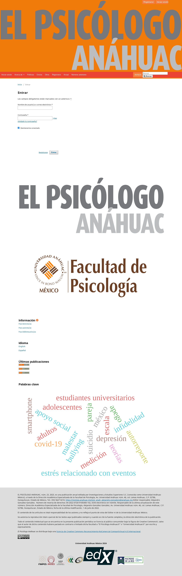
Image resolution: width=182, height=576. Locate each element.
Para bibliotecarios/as (27, 332)
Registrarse (56, 75)
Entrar (53, 152)
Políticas (30, 75)
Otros (47, 75)
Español (22, 350)
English (22, 346)
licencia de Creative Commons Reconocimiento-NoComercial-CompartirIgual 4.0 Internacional (98, 531)
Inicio (20, 84)
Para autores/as (25, 328)
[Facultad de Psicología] (91, 309)
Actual (66, 75)
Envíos (39, 75)
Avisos (138, 75)
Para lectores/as (25, 324)
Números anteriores (78, 75)
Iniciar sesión (6, 75)
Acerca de (19, 75)
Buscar (148, 76)
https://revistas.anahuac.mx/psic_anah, (84, 500)
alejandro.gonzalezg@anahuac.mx (117, 500)
